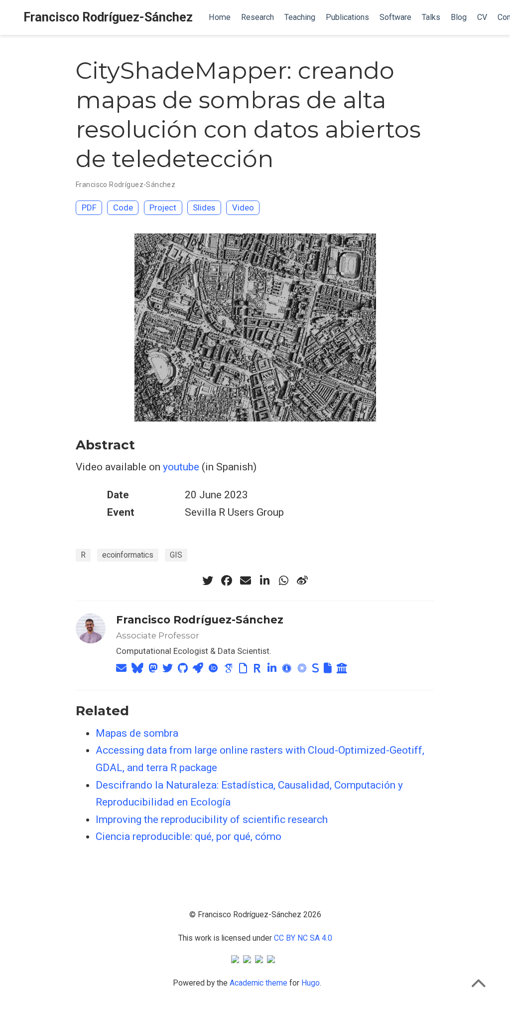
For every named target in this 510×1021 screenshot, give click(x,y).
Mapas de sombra (137, 733)
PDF (89, 207)
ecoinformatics (127, 555)
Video (243, 207)
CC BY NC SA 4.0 (303, 938)
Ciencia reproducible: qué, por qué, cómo (188, 836)
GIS (176, 555)
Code (123, 207)
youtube (181, 467)
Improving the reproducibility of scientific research (212, 819)
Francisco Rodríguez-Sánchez (108, 17)
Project (162, 207)
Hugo (310, 983)
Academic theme (258, 983)
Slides (204, 207)
